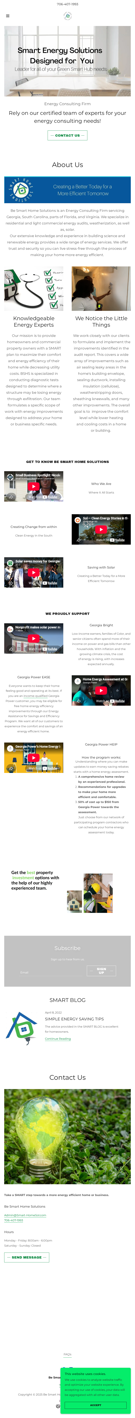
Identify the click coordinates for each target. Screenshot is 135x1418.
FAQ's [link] (67, 1354)
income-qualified (36, 696)
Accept (95, 1405)
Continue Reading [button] (58, 1038)
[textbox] (51, 971)
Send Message (27, 1257)
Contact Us (67, 135)
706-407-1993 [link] (67, 4)
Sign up (101, 971)
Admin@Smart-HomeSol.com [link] (25, 1215)
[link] (67, 15)
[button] (13, 15)
